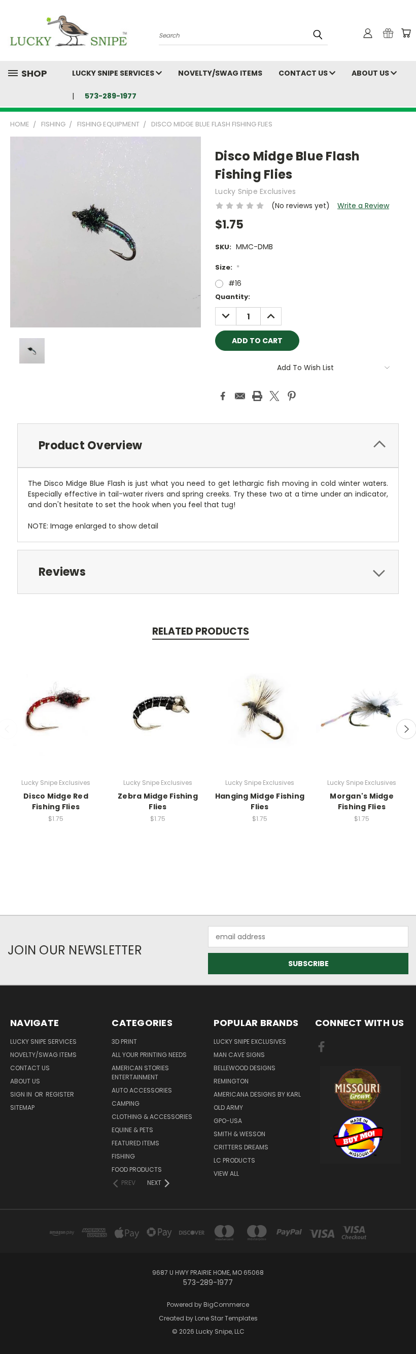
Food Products (137, 1169)
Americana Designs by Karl (257, 1094)
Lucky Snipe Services (114, 73)
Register (60, 1094)
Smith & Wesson (239, 1134)
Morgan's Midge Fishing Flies (362, 801)
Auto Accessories (142, 1090)
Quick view (56, 699)
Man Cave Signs (239, 1054)
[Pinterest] (292, 396)
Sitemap (22, 1107)
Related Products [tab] (200, 631)
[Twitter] (274, 396)
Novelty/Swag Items (220, 73)
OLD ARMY (228, 1107)
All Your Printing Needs (149, 1054)
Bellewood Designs (244, 1068)
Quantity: (232, 297)
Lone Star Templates (226, 1318)
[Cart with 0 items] (406, 33)
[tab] (208, 445)
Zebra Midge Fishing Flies (158, 801)
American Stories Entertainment (140, 1072)
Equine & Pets (132, 1130)
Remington (231, 1081)
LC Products (234, 1160)
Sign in (21, 1094)
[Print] (257, 396)
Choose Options (56, 718)
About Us (371, 73)
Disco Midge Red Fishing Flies (55, 801)
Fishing (123, 1156)
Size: (227, 267)
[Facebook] (223, 396)
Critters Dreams (241, 1147)
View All (226, 1173)
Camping (126, 1103)
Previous (400, 1322)
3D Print (124, 1041)
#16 (234, 283)
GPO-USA (228, 1120)
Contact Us (304, 73)
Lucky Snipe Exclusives (250, 1041)
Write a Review (363, 206)
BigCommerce (226, 1304)
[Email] (240, 396)
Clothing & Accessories (152, 1116)
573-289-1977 (110, 96)
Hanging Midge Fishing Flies (259, 801)
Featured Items (135, 1143)
